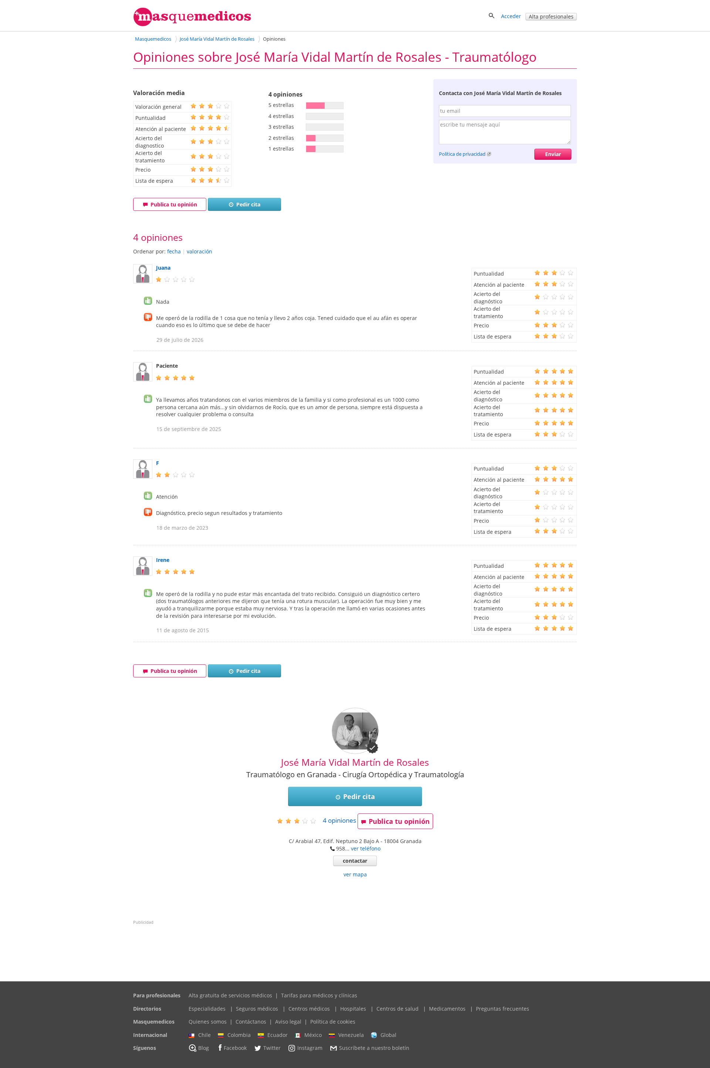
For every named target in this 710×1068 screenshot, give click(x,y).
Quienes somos (208, 1021)
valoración (199, 251)
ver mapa (355, 874)
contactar (355, 860)
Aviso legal (288, 1021)
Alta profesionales (551, 16)
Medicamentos (447, 1008)
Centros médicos (309, 1008)
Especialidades (207, 1008)
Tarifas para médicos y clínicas (319, 995)
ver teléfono (366, 848)
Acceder (511, 16)
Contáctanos (251, 1021)
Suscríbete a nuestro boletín (374, 1048)
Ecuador (277, 1034)
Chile (204, 1034)
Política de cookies (332, 1021)
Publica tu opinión (174, 204)
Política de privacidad (462, 154)
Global (388, 1034)
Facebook (235, 1048)
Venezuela (351, 1034)
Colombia (239, 1034)
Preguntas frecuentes (502, 1008)
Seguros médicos (257, 1008)
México (313, 1034)
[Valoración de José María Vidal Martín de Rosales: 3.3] (299, 820)
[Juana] (142, 281)
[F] (142, 476)
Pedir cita (248, 204)
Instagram (309, 1048)
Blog (203, 1048)
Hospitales (353, 1008)
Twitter (272, 1048)
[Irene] (142, 573)
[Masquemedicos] (192, 24)
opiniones (339, 820)
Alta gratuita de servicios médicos (230, 995)
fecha (174, 251)
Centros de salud (397, 1008)
